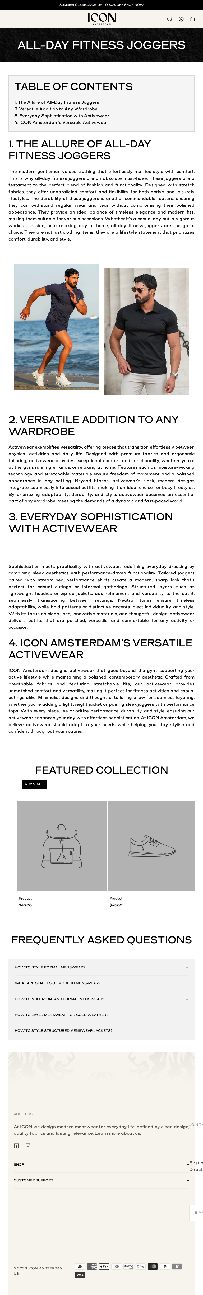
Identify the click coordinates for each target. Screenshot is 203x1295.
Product (25, 898)
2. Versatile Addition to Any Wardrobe (56, 108)
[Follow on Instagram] (28, 1145)
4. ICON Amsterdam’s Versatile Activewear (61, 122)
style (158, 171)
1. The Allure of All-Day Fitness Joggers (56, 102)
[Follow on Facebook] (16, 1145)
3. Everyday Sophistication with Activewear (61, 115)
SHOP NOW (134, 5)
